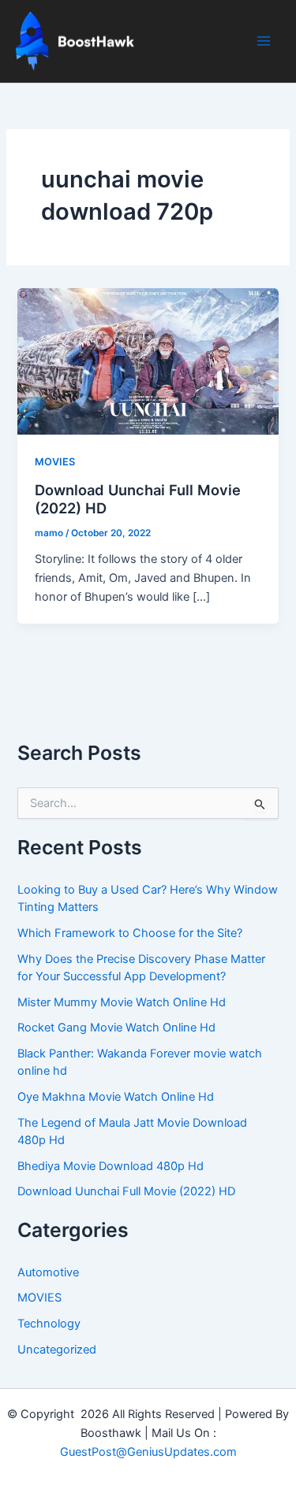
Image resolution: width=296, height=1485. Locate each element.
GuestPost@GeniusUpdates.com (148, 1452)
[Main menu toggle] (263, 40)
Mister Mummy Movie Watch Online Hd (121, 1002)
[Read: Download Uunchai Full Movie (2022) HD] (147, 361)
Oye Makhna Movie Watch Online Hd (115, 1097)
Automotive (48, 1272)
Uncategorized (56, 1349)
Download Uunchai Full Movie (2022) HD (126, 1191)
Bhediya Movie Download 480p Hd (110, 1166)
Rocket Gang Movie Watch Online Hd (116, 1027)
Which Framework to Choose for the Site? (129, 933)
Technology (49, 1324)
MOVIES (55, 462)
